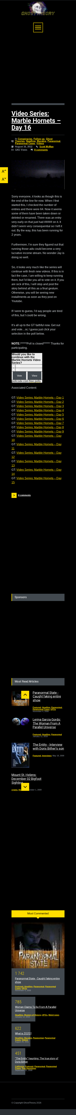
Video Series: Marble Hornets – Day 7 (40, 423)
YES (18, 366)
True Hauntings (29, 1068)
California (19, 1066)
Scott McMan (46, 146)
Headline (31, 141)
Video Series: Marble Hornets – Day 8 (40, 427)
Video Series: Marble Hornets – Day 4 (40, 410)
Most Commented (38, 913)
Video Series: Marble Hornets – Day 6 (40, 418)
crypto (14, 790)
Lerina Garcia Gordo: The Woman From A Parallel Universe (47, 723)
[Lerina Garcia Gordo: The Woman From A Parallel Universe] (20, 722)
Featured (37, 707)
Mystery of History (32, 1015)
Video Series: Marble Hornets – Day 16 (36, 120)
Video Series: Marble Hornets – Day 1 (40, 397)
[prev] (25, 695)
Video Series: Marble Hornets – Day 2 (40, 401)
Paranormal (54, 141)
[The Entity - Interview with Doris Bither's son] (20, 755)
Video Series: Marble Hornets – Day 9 (40, 431)
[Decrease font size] (4, 179)
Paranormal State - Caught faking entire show (47, 696)
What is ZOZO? (23, 1033)
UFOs (53, 709)
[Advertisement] (38, 70)
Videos (40, 143)
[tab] (38, 915)
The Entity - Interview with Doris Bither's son (48, 746)
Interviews (47, 756)
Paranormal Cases (25, 143)
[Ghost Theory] (38, 11)
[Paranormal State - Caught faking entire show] (20, 698)
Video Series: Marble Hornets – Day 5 (40, 414)
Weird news (53, 1015)
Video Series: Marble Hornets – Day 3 (40, 406)
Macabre (41, 141)
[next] (25, 787)
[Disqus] (38, 542)
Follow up (39, 139)
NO (17, 369)
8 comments (41, 149)
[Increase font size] (4, 171)
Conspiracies (25, 139)
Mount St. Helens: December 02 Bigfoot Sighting (26, 778)
